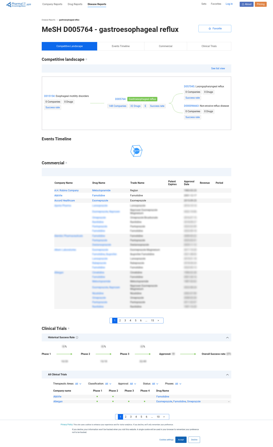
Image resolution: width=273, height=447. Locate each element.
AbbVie (58, 195)
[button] (52, 5)
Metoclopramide (101, 190)
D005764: (120, 99)
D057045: (189, 86)
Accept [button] (181, 440)
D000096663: (191, 105)
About (248, 4)
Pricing (261, 4)
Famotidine (98, 195)
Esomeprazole (100, 200)
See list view (218, 68)
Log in (229, 3)
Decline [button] (194, 440)
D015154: (49, 96)
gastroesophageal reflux (69, 20)
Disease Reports (48, 20)
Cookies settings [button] (166, 440)
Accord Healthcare (64, 200)
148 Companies (117, 106)
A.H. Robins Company (66, 190)
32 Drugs (135, 106)
